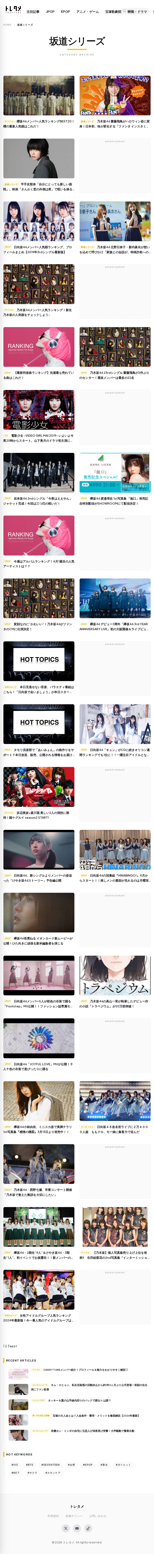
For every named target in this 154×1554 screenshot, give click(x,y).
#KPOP (88, 1464)
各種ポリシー (74, 1516)
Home (7, 24)
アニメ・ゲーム (87, 11)
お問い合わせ (97, 1516)
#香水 (104, 1464)
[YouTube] (77, 1528)
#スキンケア (53, 1472)
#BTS (29, 1464)
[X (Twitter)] (66, 1528)
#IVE (15, 1464)
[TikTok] (88, 1528)
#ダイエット (123, 1464)
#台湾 (71, 1464)
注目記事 (33, 11)
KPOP (65, 11)
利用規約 (53, 1516)
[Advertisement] (115, 167)
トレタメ (77, 1506)
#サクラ (32, 1472)
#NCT (16, 1472)
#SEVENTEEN (51, 1464)
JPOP (50, 11)
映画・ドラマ (137, 11)
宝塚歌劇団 (113, 11)
